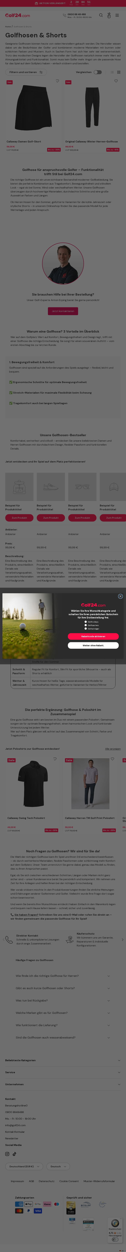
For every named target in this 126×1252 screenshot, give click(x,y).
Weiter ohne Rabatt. (93, 645)
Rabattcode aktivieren (93, 636)
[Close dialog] (120, 596)
